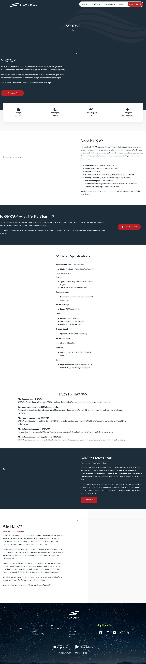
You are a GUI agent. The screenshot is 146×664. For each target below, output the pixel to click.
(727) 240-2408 (81, 653)
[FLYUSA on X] (128, 632)
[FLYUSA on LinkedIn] (107, 632)
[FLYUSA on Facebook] (100, 632)
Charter (18, 626)
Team (71, 626)
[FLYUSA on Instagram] (121, 632)
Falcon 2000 (38, 634)
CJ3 (34, 631)
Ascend (18, 628)
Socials (72, 634)
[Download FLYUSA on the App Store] (61, 647)
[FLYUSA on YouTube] (114, 632)
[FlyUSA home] (73, 615)
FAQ (71, 636)
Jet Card (18, 631)
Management (57, 626)
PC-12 (35, 628)
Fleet (73, 30)
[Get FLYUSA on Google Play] (84, 647)
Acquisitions (56, 628)
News (71, 628)
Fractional (37, 626)
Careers (72, 631)
